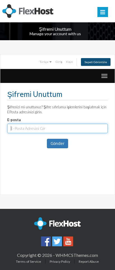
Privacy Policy (60, 261)
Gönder (57, 143)
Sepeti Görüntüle (96, 62)
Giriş (59, 61)
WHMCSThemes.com (77, 255)
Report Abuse (89, 261)
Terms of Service (28, 261)
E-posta (14, 120)
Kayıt (69, 61)
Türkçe (44, 61)
